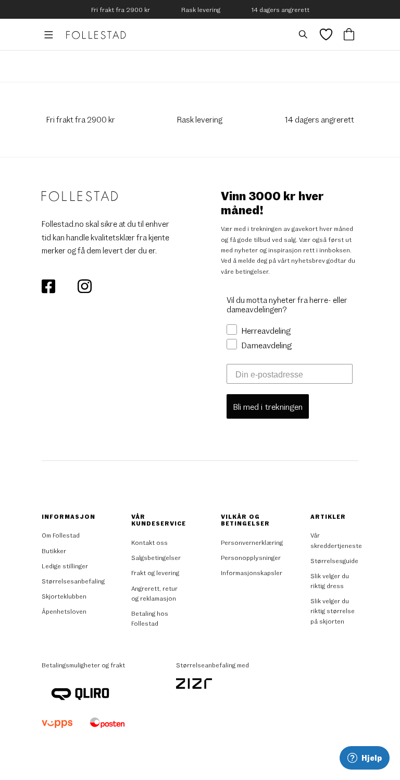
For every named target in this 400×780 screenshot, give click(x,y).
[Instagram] (84, 284)
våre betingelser (244, 271)
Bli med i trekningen (268, 406)
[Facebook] (49, 284)
